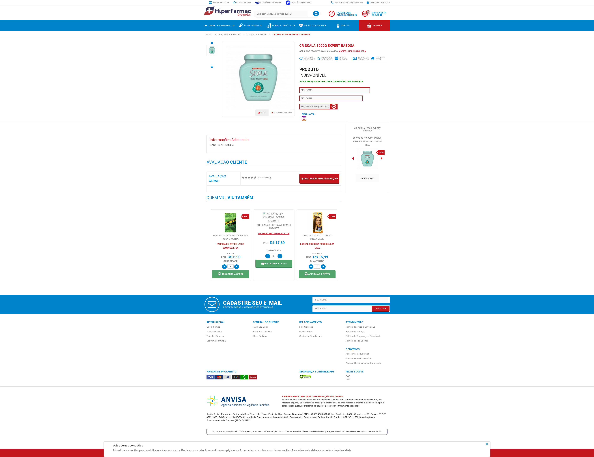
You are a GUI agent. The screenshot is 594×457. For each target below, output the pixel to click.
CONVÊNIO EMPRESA (271, 2)
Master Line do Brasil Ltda (352, 51)
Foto (263, 112)
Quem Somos (213, 327)
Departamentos (221, 25)
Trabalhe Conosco (215, 336)
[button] (230, 274)
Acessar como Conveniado (359, 358)
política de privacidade (338, 450)
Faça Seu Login (260, 327)
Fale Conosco (306, 327)
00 (368, 12)
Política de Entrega (355, 331)
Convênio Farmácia (216, 340)
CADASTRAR (380, 308)
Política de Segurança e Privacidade (363, 336)
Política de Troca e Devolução (360, 327)
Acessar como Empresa (357, 354)
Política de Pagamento (357, 340)
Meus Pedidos (221, 2)
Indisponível (367, 178)
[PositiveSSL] (305, 376)
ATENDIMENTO (243, 2)
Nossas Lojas (305, 331)
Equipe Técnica (214, 331)
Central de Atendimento (310, 336)
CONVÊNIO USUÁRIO (300, 2)
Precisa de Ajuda (380, 2)
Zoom (282, 112)
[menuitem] (209, 34)
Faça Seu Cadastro (262, 331)
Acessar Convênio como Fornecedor (364, 363)
